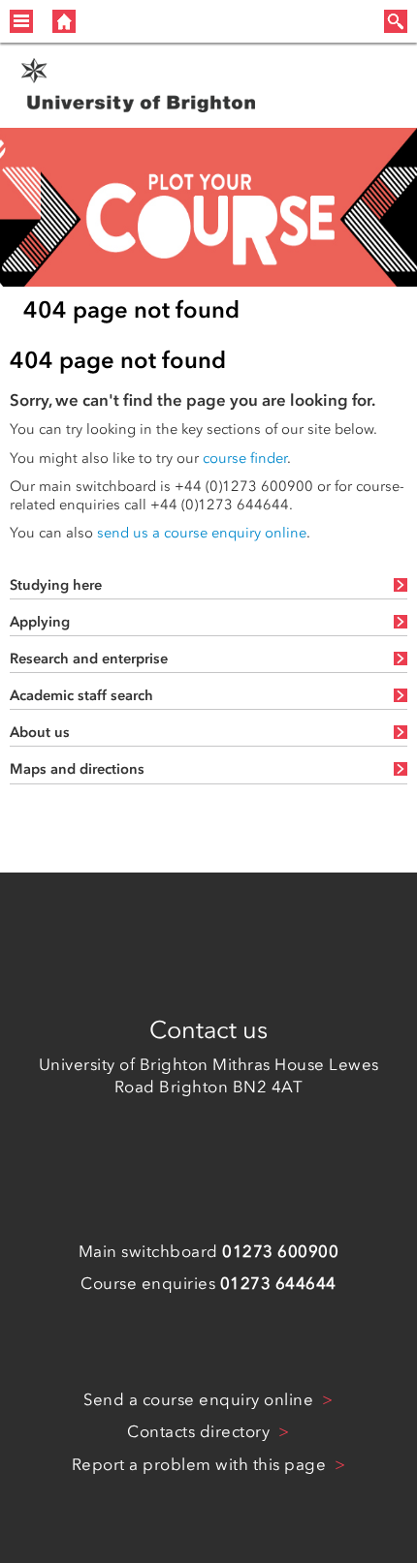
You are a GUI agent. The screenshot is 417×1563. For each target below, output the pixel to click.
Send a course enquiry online (200, 1399)
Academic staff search (81, 695)
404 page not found (131, 309)
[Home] (64, 21)
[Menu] (21, 21)
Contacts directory (200, 1431)
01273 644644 (278, 1283)
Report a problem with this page (201, 1464)
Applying (40, 621)
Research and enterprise (89, 658)
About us (40, 732)
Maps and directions (77, 769)
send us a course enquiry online (201, 532)
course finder (245, 458)
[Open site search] (395, 21)
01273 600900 (280, 1251)
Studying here (56, 585)
